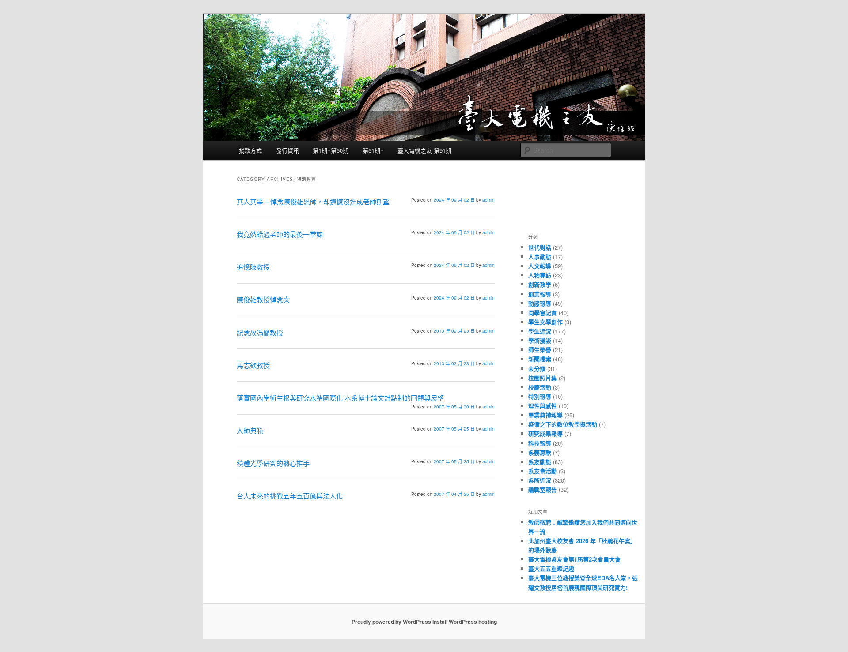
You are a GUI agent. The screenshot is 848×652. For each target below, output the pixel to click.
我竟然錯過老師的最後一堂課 (280, 234)
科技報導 (539, 443)
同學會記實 (542, 312)
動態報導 (539, 303)
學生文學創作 (545, 322)
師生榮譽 (539, 349)
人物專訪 (539, 275)
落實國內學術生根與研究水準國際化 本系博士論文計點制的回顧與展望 (340, 397)
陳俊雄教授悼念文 (263, 299)
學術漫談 (539, 340)
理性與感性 (542, 405)
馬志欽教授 (253, 365)
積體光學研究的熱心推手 (273, 463)
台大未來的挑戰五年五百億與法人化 (290, 495)
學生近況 (539, 331)
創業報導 (539, 294)
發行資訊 (287, 150)
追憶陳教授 (254, 266)
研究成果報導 (545, 433)
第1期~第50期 (330, 150)
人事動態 (539, 256)
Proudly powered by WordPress (391, 622)
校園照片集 (542, 378)
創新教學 (539, 284)
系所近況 (539, 480)
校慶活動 (539, 387)
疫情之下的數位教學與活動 (562, 424)
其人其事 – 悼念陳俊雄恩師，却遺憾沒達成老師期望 (313, 201)
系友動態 (539, 461)
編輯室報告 (542, 489)
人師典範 (250, 430)
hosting (487, 622)
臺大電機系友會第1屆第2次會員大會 (574, 559)
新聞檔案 (539, 359)
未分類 (536, 368)
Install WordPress (454, 622)
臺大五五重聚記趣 (551, 568)
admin (488, 200)
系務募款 (539, 452)
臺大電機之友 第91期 (424, 150)
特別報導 (539, 396)
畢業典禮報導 (545, 415)
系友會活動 (542, 471)
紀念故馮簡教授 (260, 332)
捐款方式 (250, 150)
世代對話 (539, 247)
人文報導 (539, 266)
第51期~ (373, 150)
